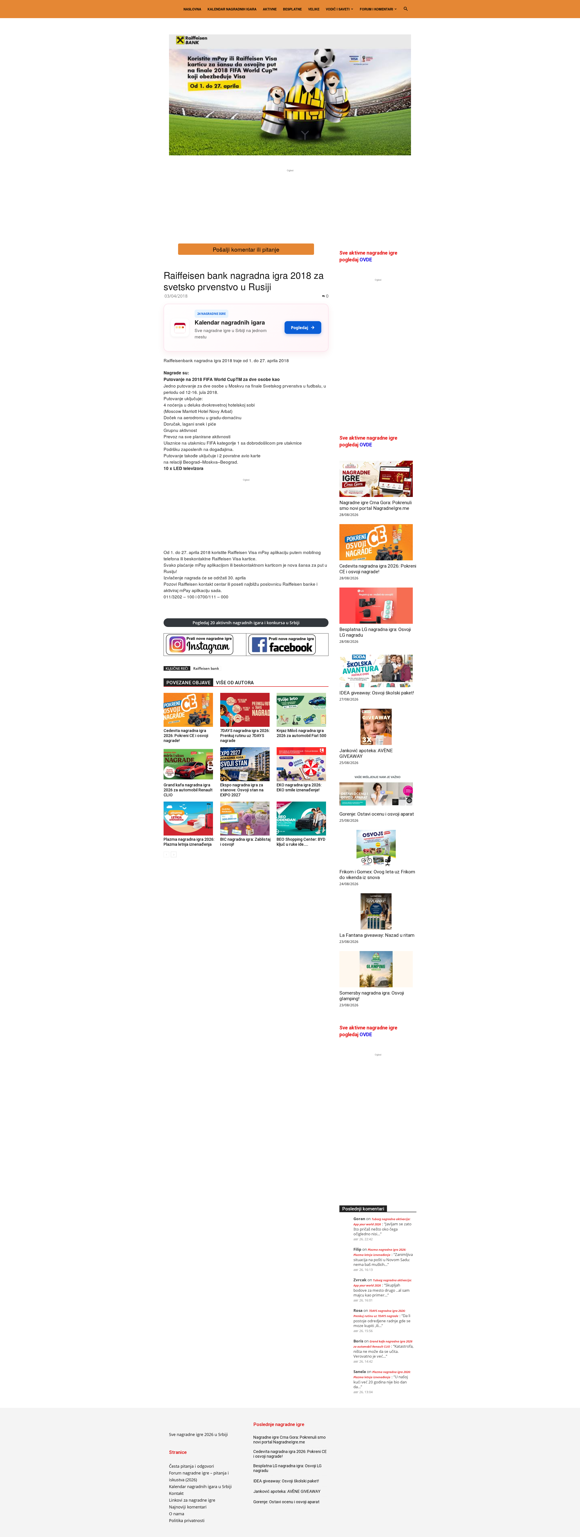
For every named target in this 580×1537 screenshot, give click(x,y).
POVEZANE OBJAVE (188, 682)
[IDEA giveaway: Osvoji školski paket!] (377, 669)
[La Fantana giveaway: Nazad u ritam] (377, 911)
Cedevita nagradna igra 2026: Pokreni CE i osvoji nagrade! (186, 735)
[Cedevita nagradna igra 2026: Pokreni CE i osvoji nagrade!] (189, 710)
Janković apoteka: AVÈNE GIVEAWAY (286, 1491)
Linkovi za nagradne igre (192, 1500)
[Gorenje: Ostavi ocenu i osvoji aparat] (377, 790)
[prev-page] (166, 854)
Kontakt (176, 1493)
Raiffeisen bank (206, 668)
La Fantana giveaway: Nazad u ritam (376, 935)
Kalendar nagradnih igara (232, 9)
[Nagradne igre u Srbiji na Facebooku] (287, 644)
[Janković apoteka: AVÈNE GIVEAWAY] (377, 727)
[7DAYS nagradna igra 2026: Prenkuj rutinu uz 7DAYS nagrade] (246, 710)
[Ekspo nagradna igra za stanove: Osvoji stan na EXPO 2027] (246, 764)
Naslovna (192, 9)
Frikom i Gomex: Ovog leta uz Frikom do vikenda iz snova (377, 874)
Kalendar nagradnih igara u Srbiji (200, 1486)
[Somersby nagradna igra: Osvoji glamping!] (377, 969)
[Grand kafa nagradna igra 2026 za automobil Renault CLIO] (189, 764)
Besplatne (292, 9)
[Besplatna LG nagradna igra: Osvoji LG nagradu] (377, 606)
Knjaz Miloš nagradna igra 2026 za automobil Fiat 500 (301, 733)
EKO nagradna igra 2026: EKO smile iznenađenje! (299, 787)
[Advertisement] (290, 204)
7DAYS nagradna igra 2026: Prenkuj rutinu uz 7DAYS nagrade (245, 735)
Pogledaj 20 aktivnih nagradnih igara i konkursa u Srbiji (246, 622)
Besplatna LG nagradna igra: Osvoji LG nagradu (287, 1468)
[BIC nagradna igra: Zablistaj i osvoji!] (246, 819)
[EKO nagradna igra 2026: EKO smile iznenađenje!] (303, 764)
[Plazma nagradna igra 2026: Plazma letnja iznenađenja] (189, 819)
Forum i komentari (376, 9)
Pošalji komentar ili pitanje (246, 249)
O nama (176, 1513)
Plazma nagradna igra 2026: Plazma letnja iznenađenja (189, 842)
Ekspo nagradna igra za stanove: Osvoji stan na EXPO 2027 (241, 790)
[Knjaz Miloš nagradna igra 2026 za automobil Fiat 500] (303, 710)
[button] (405, 9)
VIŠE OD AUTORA (235, 682)
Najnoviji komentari (188, 1507)
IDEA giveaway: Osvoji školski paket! (376, 693)
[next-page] (173, 854)
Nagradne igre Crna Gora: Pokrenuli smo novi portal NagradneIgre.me (375, 505)
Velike (313, 9)
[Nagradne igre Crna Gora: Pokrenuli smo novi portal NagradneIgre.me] (377, 479)
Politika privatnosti (187, 1520)
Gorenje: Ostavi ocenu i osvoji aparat (376, 814)
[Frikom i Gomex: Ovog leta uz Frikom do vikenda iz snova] (377, 848)
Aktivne (270, 9)
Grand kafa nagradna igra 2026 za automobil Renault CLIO (188, 790)
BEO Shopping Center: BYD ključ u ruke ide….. (301, 842)
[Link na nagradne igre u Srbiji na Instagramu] (205, 644)
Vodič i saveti (338, 9)
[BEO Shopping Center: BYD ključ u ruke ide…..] (303, 819)
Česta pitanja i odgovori (191, 1466)
